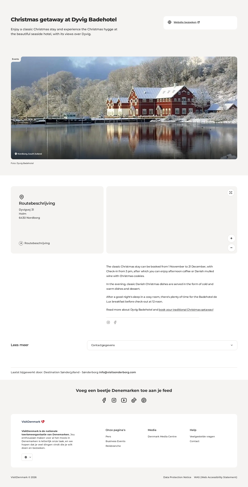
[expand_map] (231, 192)
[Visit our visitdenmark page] (124, 400)
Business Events (115, 441)
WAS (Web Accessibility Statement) (215, 477)
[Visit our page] (114, 400)
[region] (171, 220)
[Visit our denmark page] (104, 400)
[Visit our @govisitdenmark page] (134, 400)
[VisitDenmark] (33, 421)
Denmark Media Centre (162, 436)
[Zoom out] (231, 248)
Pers (108, 436)
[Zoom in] (231, 238)
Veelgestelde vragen (202, 436)
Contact (194, 441)
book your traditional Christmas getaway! (186, 309)
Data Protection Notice (177, 477)
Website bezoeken (185, 22)
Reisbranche (113, 445)
